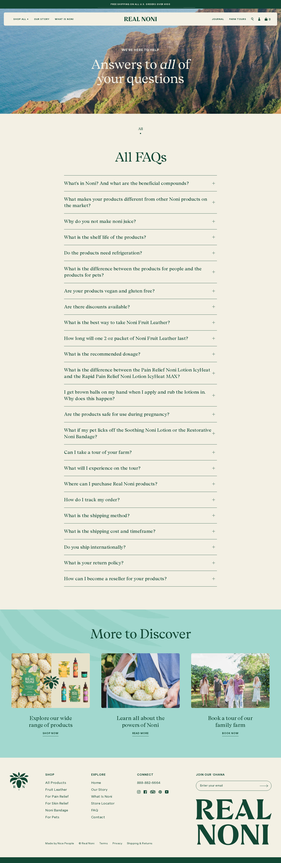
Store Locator (103, 803)
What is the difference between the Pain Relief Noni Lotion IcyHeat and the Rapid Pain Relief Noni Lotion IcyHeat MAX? (137, 373)
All (140, 129)
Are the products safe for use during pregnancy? (116, 414)
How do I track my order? (91, 499)
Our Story (99, 789)
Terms (103, 843)
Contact (98, 817)
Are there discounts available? (97, 307)
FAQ (94, 810)
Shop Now (50, 733)
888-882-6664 (149, 783)
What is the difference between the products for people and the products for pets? (132, 272)
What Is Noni (101, 796)
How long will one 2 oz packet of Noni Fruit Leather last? (126, 338)
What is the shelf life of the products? (105, 237)
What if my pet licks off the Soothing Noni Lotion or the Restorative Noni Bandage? (137, 433)
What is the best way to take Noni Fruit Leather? (117, 322)
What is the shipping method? (96, 515)
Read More (140, 733)
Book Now (230, 733)
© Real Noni (87, 843)
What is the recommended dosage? (102, 354)
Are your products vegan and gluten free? (109, 291)
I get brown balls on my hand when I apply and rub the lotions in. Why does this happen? (134, 395)
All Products (55, 783)
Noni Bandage (56, 810)
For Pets (52, 817)
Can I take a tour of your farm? (98, 452)
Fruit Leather (56, 789)
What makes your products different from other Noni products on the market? (135, 202)
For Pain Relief (57, 796)
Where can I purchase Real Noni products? (110, 484)
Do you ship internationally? (94, 547)
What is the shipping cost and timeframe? (109, 531)
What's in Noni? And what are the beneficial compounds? (126, 183)
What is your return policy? (93, 563)
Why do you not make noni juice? (100, 221)
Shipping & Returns (140, 843)
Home (96, 783)
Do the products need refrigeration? (103, 253)
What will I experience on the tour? (102, 468)
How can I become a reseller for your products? (115, 578)
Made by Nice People (59, 843)
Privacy (117, 843)
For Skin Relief (57, 803)
